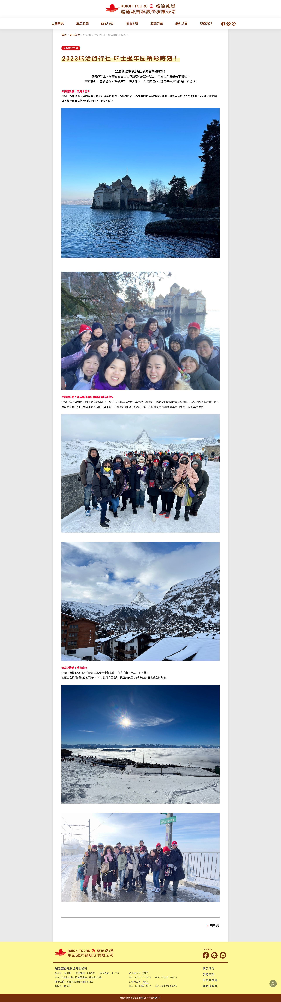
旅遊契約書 (210, 980)
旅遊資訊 (206, 23)
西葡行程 (107, 23)
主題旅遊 (82, 23)
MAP (145, 973)
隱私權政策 (210, 986)
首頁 (64, 35)
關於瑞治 (208, 968)
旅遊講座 (156, 23)
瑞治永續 (132, 23)
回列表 (213, 926)
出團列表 (58, 23)
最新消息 (181, 23)
